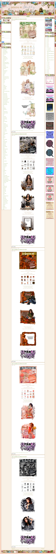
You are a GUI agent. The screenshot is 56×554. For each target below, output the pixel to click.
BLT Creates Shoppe (19, 130)
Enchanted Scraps (5, 111)
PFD (3, 159)
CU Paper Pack (5, 86)
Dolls (3, 105)
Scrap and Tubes (5, 175)
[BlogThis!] (12, 131)
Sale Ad (4, 171)
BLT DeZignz (4, 68)
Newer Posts (13, 548)
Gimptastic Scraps (5, 133)
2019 (47, 45)
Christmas (4, 73)
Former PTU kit (5, 117)
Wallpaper (4, 206)
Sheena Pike (4, 182)
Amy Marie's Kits (5, 57)
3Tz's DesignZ (4, 50)
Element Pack (4, 109)
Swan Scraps (4, 193)
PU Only (4, 169)
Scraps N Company (5, 177)
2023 (47, 41)
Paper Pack (4, 157)
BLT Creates (15, 130)
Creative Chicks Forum (6, 76)
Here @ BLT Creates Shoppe (28, 57)
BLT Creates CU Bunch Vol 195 (19, 133)
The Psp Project (5, 199)
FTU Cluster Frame (27, 130)
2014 (47, 73)
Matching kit (4, 145)
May (48, 65)
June (48, 64)
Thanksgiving (4, 198)
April (48, 66)
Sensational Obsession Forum (6, 180)
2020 (47, 44)
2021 (47, 43)
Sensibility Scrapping (5, 181)
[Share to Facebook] (14, 131)
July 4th (4, 140)
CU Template (4, 87)
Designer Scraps (5, 94)
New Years (4, 153)
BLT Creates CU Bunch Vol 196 (19, 18)
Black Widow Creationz (6, 62)
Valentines (4, 204)
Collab (3, 75)
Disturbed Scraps (5, 104)
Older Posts (42, 548)
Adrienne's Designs (5, 52)
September (48, 50)
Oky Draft (4, 156)
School (4, 174)
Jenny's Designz (5, 139)
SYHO (3, 194)
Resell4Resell (4, 170)
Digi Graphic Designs (5, 99)
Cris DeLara (4, 79)
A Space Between (5, 51)
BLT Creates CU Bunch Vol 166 (19, 363)
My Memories (4, 151)
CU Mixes (4, 85)
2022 (47, 42)
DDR (3, 92)
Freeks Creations (5, 121)
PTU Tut (4, 168)
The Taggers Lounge (5, 200)
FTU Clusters (4, 127)
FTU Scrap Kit (4, 129)
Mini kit (4, 147)
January (48, 68)
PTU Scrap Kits (5, 165)
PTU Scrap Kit (4, 164)
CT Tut (4, 82)
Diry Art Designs (5, 103)
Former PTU (4, 116)
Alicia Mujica (4, 56)
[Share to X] (13, 131)
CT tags (4, 81)
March (48, 67)
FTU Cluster (4, 123)
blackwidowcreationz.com (6, 63)
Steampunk (4, 188)
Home (28, 16)
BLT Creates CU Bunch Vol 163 (19, 456)
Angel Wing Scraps (5, 58)
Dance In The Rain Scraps (6, 91)
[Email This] (11, 131)
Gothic (3, 135)
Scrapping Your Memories (6, 176)
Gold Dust (4, 134)
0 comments (31, 130)
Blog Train (4, 64)
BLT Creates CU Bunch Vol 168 (19, 249)
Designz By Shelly (5, 97)
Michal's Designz (5, 146)
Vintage (4, 205)
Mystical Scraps (5, 152)
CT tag (4, 80)
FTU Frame (4, 128)
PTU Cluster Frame (5, 163)
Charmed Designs (5, 70)
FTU (3, 122)
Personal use (4, 158)
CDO (3, 69)
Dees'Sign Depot (5, 93)
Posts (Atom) (17, 549)
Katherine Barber (5, 141)
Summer (4, 192)
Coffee (3, 74)
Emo (3, 110)
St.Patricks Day (5, 186)
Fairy (3, 115)
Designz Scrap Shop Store (6, 98)
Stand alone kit (5, 187)
